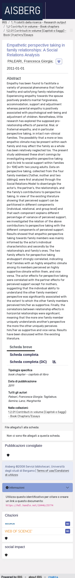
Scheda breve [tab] (21, 347)
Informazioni (16, 487)
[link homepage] (24, 11)
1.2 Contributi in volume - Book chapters (32, 26)
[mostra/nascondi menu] (71, 30)
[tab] (54, 361)
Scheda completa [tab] (24, 355)
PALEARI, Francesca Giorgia (30, 61)
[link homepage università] (14, 30)
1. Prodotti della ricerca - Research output (38, 22)
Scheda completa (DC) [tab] (28, 362)
